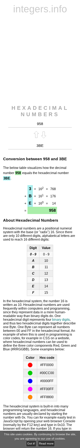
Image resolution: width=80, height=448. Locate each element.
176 (53, 196)
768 (53, 189)
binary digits (61, 319)
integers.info (40, 9)
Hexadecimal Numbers (40, 111)
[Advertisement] (40, 60)
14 (54, 203)
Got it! (31, 443)
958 (46, 159)
